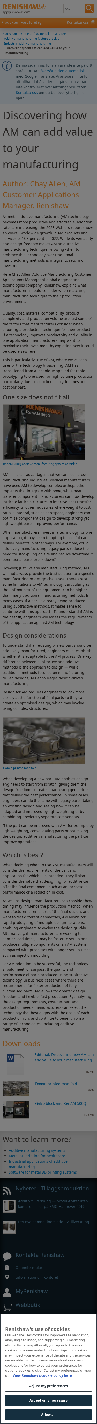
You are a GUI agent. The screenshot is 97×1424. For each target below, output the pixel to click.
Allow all (48, 1414)
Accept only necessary (48, 1400)
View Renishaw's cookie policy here (42, 1375)
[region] (48, 1369)
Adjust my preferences (48, 1386)
